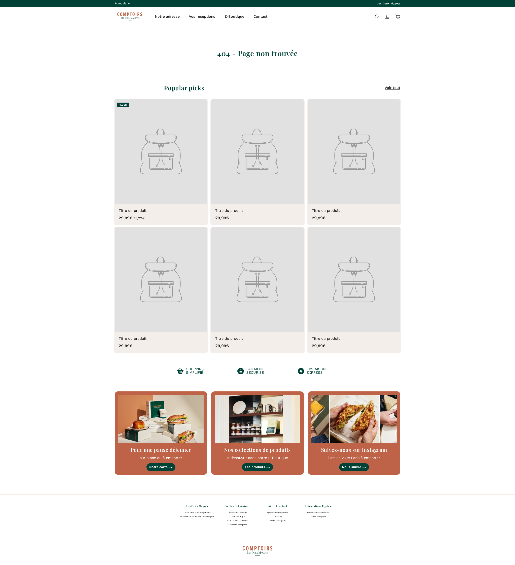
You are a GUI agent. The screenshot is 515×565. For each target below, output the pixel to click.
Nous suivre (352, 467)
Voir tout (392, 87)
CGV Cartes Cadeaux (237, 521)
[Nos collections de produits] (257, 419)
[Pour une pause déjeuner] (161, 419)
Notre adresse (167, 16)
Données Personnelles (318, 512)
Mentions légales (318, 517)
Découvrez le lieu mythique (197, 512)
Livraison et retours (237, 512)
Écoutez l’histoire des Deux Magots (197, 517)
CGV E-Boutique (237, 517)
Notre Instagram (278, 521)
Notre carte (159, 467)
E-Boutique (234, 16)
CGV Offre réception (237, 525)
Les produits (255, 467)
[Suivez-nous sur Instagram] (354, 419)
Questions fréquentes (277, 512)
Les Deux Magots (388, 3)
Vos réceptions (202, 16)
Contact (260, 16)
